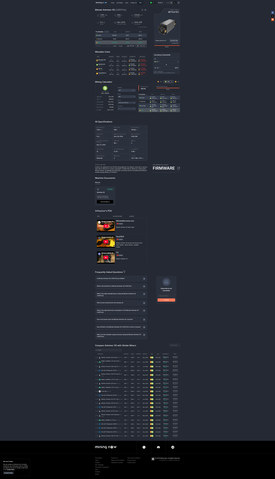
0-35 (116, 151)
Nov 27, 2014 (101, 145)
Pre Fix (119, 100)
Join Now (166, 300)
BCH (169, 81)
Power (119, 94)
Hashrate (120, 87)
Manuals (97, 182)
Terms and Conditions (133, 458)
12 (98, 151)
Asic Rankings (99, 465)
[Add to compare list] (145, 10)
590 (115, 130)
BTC (161, 81)
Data (140, 2)
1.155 (99, 130)
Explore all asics (174, 345)
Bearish (120, 46)
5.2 (98, 136)
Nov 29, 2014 (118, 136)
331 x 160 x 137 (137, 158)
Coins (126, 2)
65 (115, 143)
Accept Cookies (8, 472)
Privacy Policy (131, 460)
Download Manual (105, 201)
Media (97, 474)
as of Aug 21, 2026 (175, 43)
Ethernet (99, 158)
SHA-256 (134, 136)
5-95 (133, 151)
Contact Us (134, 2)
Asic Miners (120, 2)
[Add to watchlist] (142, 10)
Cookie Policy (131, 462)
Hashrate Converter (117, 462)
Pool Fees (120, 106)
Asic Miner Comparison (102, 467)
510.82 (134, 130)
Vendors (97, 462)
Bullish (115, 46)
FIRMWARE (164, 168)
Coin (155, 58)
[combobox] (158, 61)
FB (178, 81)
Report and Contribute (117, 460)
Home (112, 2)
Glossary (97, 471)
